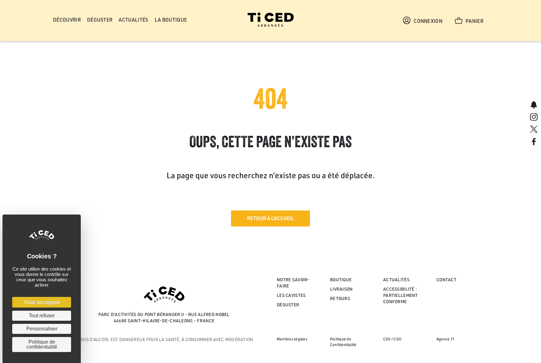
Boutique (341, 279)
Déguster (288, 304)
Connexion (428, 21)
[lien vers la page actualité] (533, 105)
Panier (474, 21)
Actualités (396, 279)
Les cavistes (291, 295)
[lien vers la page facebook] (533, 142)
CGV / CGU (392, 339)
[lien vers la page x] (533, 130)
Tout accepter (41, 302)
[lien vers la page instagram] (533, 117)
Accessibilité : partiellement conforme (400, 295)
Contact (446, 279)
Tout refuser (42, 315)
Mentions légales (292, 339)
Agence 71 (445, 339)
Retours (340, 298)
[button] (270, 218)
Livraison (341, 289)
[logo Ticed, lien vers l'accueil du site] (271, 25)
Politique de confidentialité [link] (41, 344)
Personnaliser (41, 328)
